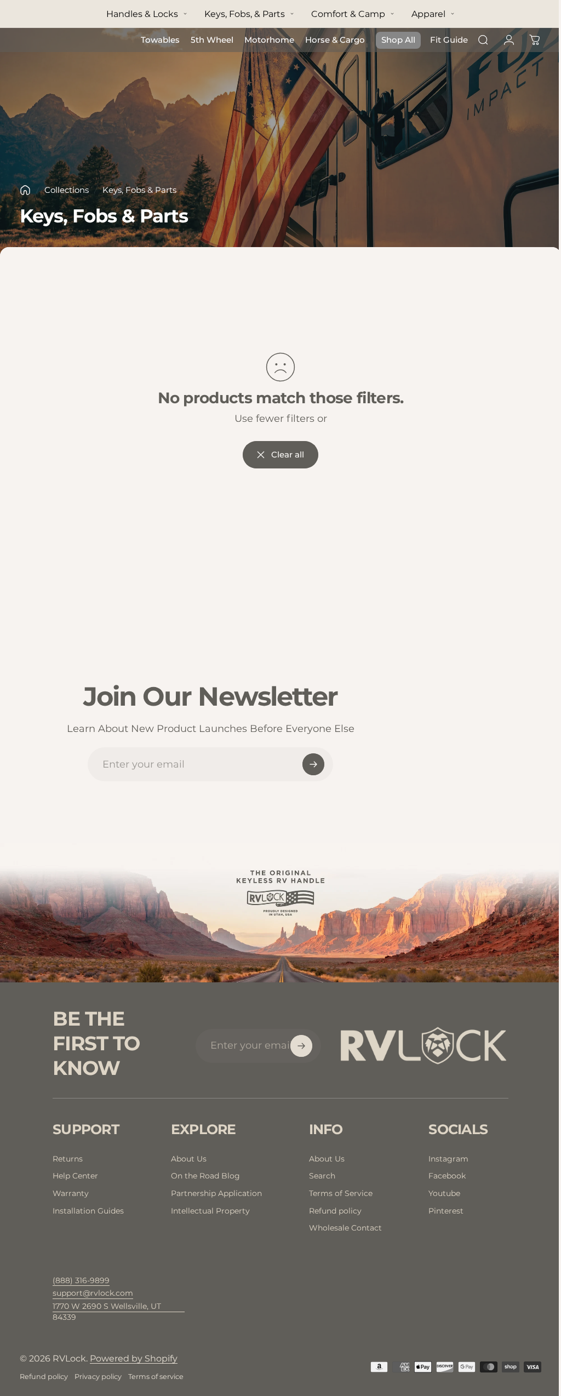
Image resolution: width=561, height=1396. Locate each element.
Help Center (75, 1176)
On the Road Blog (205, 1176)
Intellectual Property (210, 1211)
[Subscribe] (313, 764)
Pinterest (445, 1211)
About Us (189, 1159)
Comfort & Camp (348, 14)
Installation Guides (88, 1211)
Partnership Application (216, 1193)
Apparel (428, 14)
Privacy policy (98, 1376)
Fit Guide (449, 40)
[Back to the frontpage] (25, 190)
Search (322, 1176)
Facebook (447, 1176)
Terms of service (156, 1376)
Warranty (71, 1193)
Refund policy (335, 1211)
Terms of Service (341, 1193)
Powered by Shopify (134, 1358)
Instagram (448, 1159)
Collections (66, 190)
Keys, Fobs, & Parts (244, 14)
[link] (119, 1312)
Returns (68, 1159)
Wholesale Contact (345, 1228)
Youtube (444, 1193)
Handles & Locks (142, 14)
